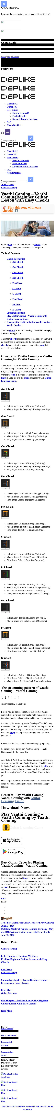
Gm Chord (17, 267)
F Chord (16, 304)
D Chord (16, 310)
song (42, 345)
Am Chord (17, 262)
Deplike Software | (26, 1106)
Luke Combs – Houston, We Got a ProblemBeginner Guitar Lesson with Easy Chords (24, 959)
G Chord (16, 294)
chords (37, 244)
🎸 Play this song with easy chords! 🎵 (22, 209)
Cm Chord (17, 272)
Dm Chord (17, 278)
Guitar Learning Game (20, 799)
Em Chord (17, 299)
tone (25, 878)
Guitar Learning (9, 187)
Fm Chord (17, 283)
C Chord (16, 288)
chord (12, 330)
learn (3, 378)
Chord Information (16, 259)
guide (9, 244)
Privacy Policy (40, 1106)
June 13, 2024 (7, 184)
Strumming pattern (16, 313)
